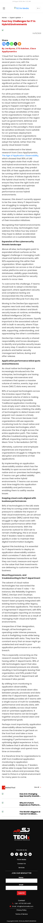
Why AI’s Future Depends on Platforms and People (30, 804)
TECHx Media (21, 860)
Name (21, 878)
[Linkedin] (8, 44)
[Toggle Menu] (4, 8)
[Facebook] (4, 44)
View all (36, 787)
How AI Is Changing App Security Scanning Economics (30, 795)
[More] (19, 44)
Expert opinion (15, 17)
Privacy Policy (21, 910)
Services (21, 868)
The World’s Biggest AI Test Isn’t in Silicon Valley (30, 813)
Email (21, 885)
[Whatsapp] (11, 44)
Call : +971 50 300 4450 (23, 903)
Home (4, 17)
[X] (15, 44)
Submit (21, 893)
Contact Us (21, 864)
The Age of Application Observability (20, 155)
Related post (9, 787)
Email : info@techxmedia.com (22, 906)
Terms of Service (21, 914)
